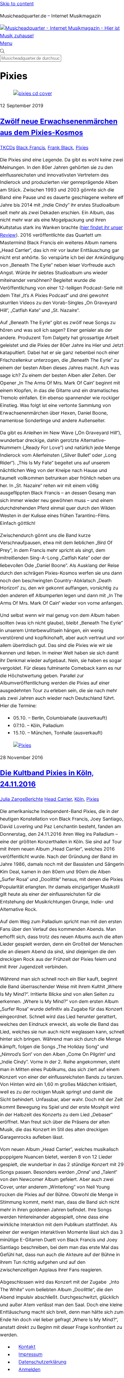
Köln (79, 799)
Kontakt (27, 1347)
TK (3, 147)
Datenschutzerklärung (42, 1362)
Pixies (82, 147)
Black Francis (30, 147)
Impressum (30, 1354)
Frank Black (60, 147)
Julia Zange (12, 799)
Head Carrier (58, 799)
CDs (10, 147)
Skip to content (17, 3)
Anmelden (29, 1369)
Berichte (34, 799)
